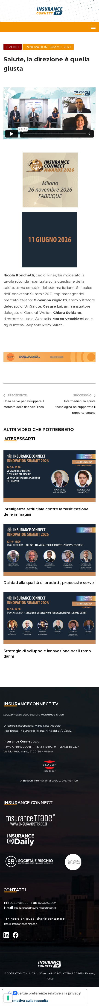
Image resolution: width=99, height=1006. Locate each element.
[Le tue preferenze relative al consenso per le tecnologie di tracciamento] (8, 998)
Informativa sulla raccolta (27, 1000)
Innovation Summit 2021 (48, 47)
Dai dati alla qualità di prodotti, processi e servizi (49, 583)
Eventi (12, 47)
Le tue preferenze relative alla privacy (49, 993)
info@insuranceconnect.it (20, 923)
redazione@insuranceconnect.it (35, 907)
